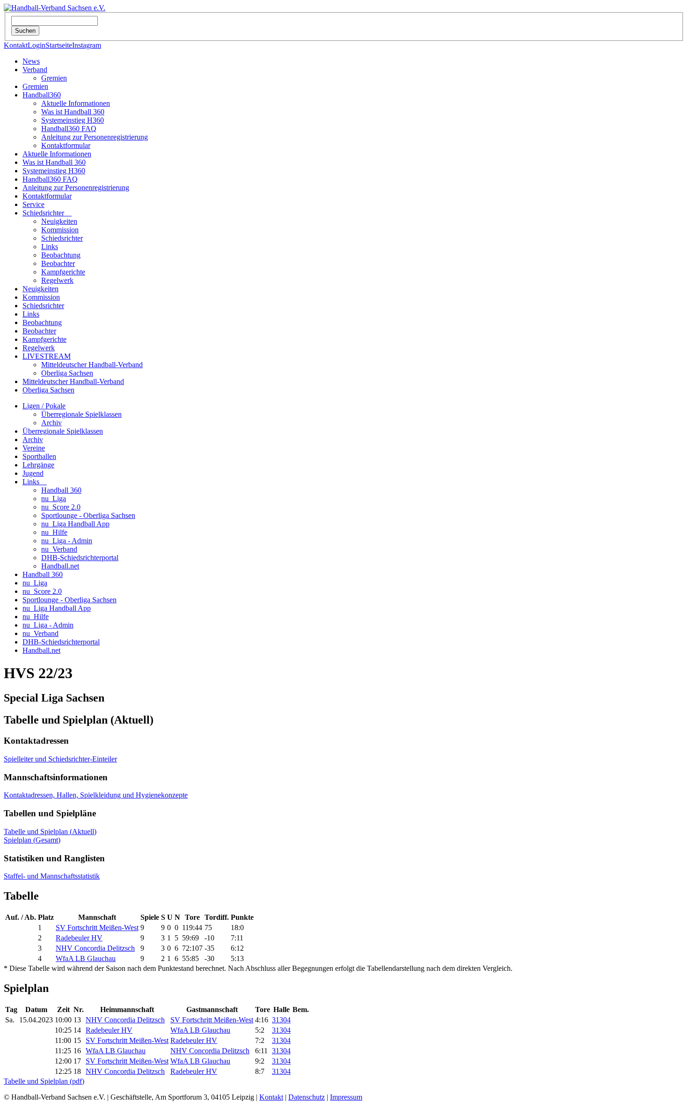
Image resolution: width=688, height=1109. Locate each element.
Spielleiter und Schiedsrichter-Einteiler (60, 759)
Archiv (51, 423)
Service (33, 204)
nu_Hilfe (54, 532)
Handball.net (60, 566)
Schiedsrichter (47, 213)
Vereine (33, 448)
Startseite (58, 45)
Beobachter (58, 263)
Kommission (60, 230)
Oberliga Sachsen (67, 373)
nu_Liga (53, 499)
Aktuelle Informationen (75, 103)
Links (49, 247)
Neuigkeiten (59, 221)
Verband (34, 70)
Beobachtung (61, 255)
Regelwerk (57, 280)
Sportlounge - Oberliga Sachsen (88, 515)
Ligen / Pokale (44, 406)
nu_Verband (59, 549)
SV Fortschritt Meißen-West (97, 928)
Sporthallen (39, 456)
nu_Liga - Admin (66, 541)
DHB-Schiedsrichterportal (79, 558)
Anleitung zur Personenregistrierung (94, 137)
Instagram (86, 45)
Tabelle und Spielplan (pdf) (44, 1081)
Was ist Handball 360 (72, 112)
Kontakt (16, 45)
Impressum (346, 1097)
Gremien (54, 78)
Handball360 (41, 95)
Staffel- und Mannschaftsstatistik (52, 876)
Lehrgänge (38, 465)
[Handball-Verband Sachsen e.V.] (54, 8)
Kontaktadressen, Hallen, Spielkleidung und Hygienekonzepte (96, 795)
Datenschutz (306, 1097)
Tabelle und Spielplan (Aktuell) (50, 831)
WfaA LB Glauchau (86, 958)
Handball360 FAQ (68, 129)
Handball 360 (61, 490)
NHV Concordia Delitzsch (95, 948)
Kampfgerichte (63, 272)
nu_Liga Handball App (75, 524)
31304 (281, 1020)
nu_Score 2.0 (61, 507)
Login (36, 45)
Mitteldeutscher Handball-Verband (92, 365)
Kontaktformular (65, 145)
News (31, 61)
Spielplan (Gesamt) (32, 840)
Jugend (33, 473)
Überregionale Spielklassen (81, 414)
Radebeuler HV (79, 938)
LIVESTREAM (46, 356)
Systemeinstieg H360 (72, 120)
